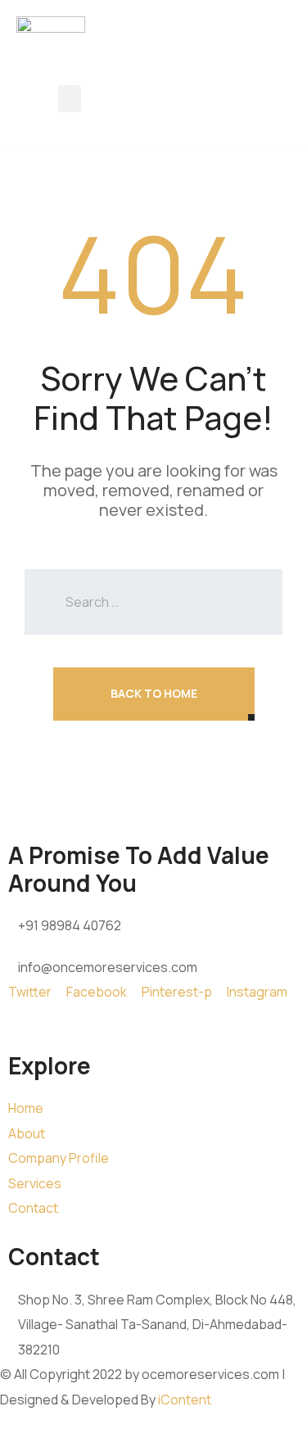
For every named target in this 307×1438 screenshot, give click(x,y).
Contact (33, 1208)
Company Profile (58, 1158)
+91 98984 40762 (69, 925)
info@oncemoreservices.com (107, 967)
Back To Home (154, 693)
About (26, 1133)
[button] (69, 98)
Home (25, 1108)
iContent (184, 1400)
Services (34, 1183)
